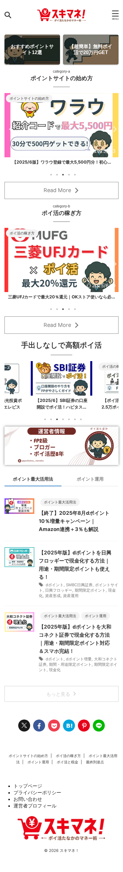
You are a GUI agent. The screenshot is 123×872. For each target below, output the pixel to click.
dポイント (55, 588)
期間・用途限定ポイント (70, 667)
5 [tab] (75, 178)
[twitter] (24, 729)
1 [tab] (51, 178)
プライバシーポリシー (37, 796)
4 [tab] (69, 178)
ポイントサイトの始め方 (28, 759)
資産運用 (71, 599)
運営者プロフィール (34, 809)
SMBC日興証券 (79, 588)
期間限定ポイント (90, 593)
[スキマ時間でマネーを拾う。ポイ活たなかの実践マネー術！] (61, 15)
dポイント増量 (79, 662)
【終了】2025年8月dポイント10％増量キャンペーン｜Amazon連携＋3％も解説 (74, 525)
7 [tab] (81, 423)
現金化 (55, 673)
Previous (10, 130)
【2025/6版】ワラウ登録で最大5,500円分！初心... (61, 161)
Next (113, 130)
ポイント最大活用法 (33, 482)
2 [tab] (57, 178)
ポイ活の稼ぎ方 (68, 759)
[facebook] (39, 729)
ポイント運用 (90, 482)
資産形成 (53, 599)
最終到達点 (95, 765)
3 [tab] (63, 178)
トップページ (27, 789)
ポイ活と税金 (67, 765)
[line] (99, 729)
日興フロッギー (58, 593)
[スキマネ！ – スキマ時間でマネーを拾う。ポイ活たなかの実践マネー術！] (69, 729)
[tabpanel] (61, 130)
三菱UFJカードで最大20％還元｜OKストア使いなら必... (61, 300)
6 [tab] (75, 423)
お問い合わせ (27, 803)
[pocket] (54, 729)
